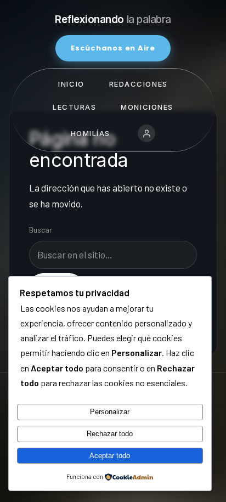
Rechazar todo (110, 434)
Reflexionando (113, 19)
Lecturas (74, 107)
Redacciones (138, 84)
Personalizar (109, 412)
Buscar (40, 229)
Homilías (90, 133)
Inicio (71, 84)
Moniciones (147, 107)
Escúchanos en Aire (113, 48)
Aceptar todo (109, 456)
